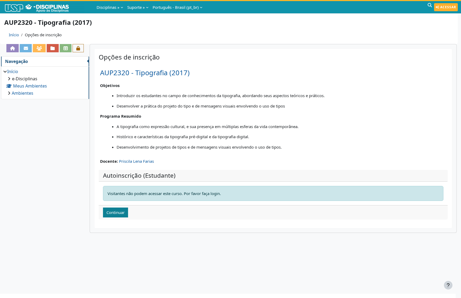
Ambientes (22, 93)
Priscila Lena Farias (136, 161)
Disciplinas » (108, 7)
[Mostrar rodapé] (448, 285)
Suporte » (136, 7)
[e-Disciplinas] (44, 7)
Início (14, 34)
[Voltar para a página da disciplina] (12, 48)
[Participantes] (39, 48)
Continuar (115, 212)
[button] (430, 7)
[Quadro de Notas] (65, 48)
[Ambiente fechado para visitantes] (78, 48)
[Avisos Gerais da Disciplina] (25, 48)
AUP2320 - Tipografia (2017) (145, 72)
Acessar (447, 7)
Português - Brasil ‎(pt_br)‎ (176, 7)
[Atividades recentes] (52, 48)
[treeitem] (45, 82)
